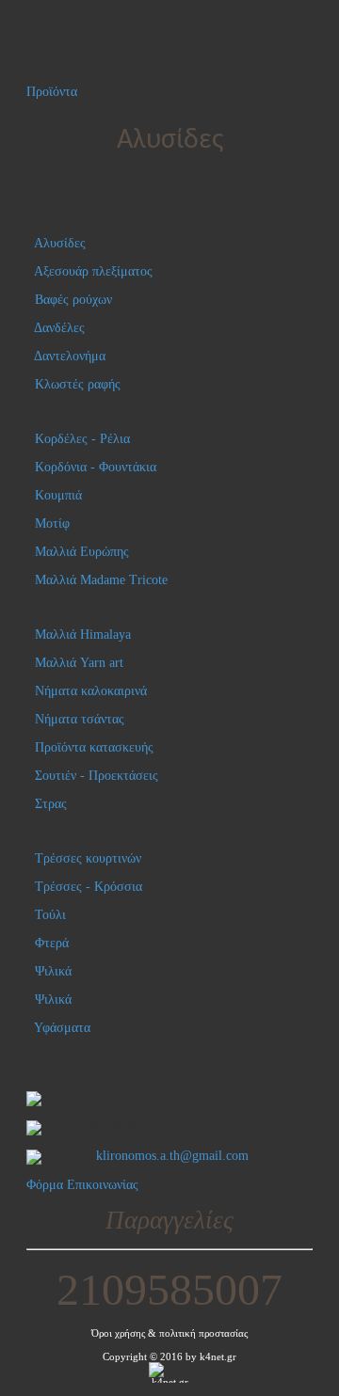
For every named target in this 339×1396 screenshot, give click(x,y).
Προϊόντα (51, 92)
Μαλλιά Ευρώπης (82, 552)
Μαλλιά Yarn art (79, 663)
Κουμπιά (58, 495)
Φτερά (52, 943)
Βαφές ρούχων (73, 300)
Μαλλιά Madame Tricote (101, 580)
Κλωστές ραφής (78, 384)
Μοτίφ (52, 523)
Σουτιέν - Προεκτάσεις (96, 776)
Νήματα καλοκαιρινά (91, 691)
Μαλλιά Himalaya (83, 634)
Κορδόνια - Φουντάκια (95, 467)
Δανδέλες (59, 328)
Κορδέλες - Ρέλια (82, 439)
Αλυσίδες (60, 243)
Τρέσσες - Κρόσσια (88, 887)
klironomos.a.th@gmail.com (172, 1156)
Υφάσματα (62, 1028)
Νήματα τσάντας (79, 719)
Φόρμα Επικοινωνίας (82, 1185)
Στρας (51, 804)
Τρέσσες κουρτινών (88, 858)
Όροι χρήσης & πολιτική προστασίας (169, 1333)
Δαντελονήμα (69, 356)
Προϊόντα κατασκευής (94, 747)
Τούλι (50, 915)
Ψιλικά (53, 971)
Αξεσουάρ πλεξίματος (93, 271)
